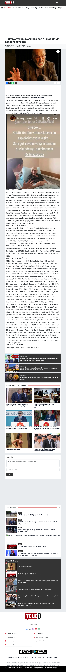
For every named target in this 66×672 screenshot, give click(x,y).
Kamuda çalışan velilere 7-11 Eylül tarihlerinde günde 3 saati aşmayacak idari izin (46, 406)
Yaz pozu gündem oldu (13, 449)
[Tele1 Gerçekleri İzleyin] (9, 2)
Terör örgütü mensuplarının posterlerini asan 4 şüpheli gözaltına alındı (36, 531)
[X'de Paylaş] (9, 83)
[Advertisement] (34, 23)
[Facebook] (27, 628)
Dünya (28, 8)
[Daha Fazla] (16, 83)
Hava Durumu (39, 633)
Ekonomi (21, 8)
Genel (20, 512)
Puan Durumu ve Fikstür (42, 637)
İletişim (60, 8)
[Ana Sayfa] (2, 8)
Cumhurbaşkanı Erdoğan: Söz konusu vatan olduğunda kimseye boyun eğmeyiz (19, 427)
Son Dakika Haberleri (41, 641)
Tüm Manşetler (11, 641)
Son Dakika (7, 8)
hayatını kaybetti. (38, 97)
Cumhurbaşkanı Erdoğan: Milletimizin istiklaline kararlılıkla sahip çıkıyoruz (17, 405)
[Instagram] (33, 628)
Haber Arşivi (10, 645)
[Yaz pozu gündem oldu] (19, 440)
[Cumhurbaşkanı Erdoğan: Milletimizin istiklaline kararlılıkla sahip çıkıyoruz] (19, 395)
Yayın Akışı (52, 8)
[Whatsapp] (39, 628)
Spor (46, 8)
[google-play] (40, 651)
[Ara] (57, 3)
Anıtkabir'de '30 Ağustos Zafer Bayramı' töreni (34, 515)
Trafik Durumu (10, 637)
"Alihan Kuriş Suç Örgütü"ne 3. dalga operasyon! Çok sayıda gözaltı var (44, 449)
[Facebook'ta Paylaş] (7, 83)
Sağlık (41, 8)
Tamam (59, 670)
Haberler (8, 36)
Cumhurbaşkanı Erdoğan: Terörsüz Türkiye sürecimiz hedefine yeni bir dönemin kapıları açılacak (46, 428)
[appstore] (26, 651)
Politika (20, 551)
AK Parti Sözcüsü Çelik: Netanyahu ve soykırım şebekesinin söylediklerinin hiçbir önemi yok (38, 554)
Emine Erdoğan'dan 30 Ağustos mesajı (32, 546)
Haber (15, 8)
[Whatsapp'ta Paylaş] (12, 83)
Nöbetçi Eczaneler (12, 633)
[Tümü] (59, 507)
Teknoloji (34, 8)
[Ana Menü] (59, 3)
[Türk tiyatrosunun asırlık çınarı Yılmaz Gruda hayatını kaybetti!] (33, 65)
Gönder (10, 474)
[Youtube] (36, 628)
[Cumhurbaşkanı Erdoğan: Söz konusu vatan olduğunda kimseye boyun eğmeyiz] (19, 418)
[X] (30, 628)
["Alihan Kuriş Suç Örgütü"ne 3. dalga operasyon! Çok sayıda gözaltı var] (47, 440)
